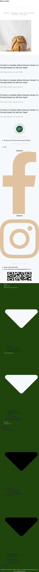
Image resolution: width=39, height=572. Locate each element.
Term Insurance (13, 411)
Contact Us (7, 423)
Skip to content (4, 1)
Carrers (6, 421)
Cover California (13, 347)
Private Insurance (14, 349)
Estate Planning (13, 420)
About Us (7, 285)
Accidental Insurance (15, 351)
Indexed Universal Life (15, 413)
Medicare (11, 346)
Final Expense (12, 416)
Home (5, 284)
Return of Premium (14, 418)
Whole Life (11, 414)
